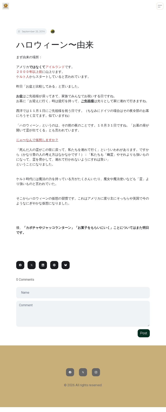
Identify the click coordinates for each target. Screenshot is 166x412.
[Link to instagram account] (96, 372)
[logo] (5, 6)
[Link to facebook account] (70, 372)
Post (143, 333)
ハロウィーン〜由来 (55, 44)
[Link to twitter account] (83, 372)
